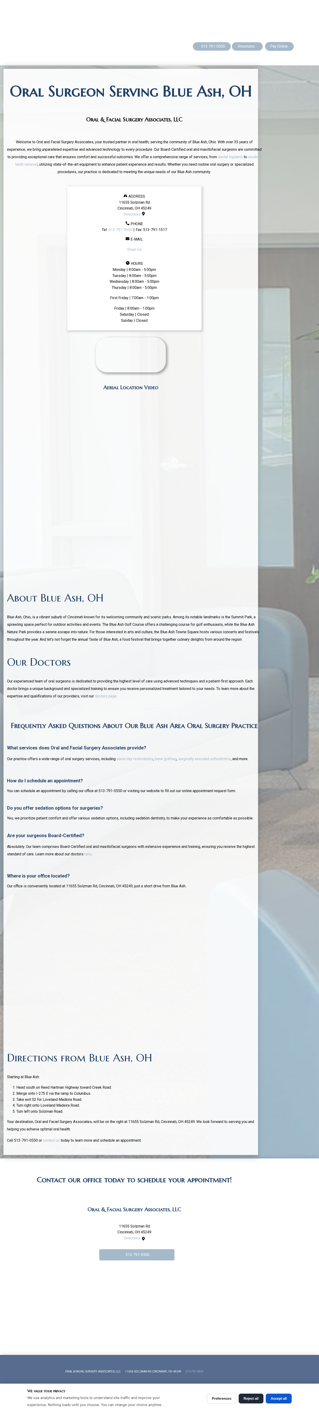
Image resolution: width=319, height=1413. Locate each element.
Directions (132, 214)
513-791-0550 (120, 229)
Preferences (221, 1398)
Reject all (251, 1398)
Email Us (134, 249)
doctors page (106, 696)
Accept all (279, 1398)
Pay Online (279, 46)
